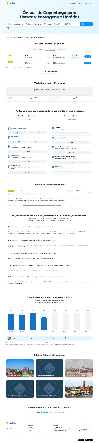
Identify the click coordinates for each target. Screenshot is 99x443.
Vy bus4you (58, 205)
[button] (23, 24)
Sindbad (35, 205)
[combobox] (14, 24)
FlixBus (23, 190)
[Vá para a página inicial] (11, 3)
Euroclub (53, 205)
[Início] (8, 37)
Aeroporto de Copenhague (18, 128)
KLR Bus (39, 205)
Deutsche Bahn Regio (46, 205)
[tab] (37, 49)
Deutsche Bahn (29, 205)
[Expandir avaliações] (89, 192)
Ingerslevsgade (15, 136)
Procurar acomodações (15, 27)
